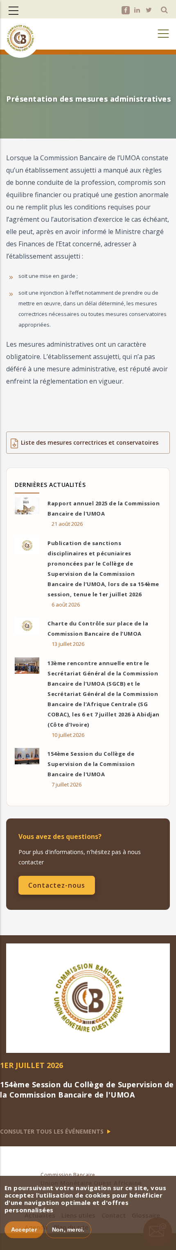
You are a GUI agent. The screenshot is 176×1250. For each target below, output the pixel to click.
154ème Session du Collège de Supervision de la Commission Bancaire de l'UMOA (91, 764)
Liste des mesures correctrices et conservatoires (89, 442)
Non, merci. (68, 1229)
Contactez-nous (56, 885)
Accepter (24, 1229)
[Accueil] (20, 30)
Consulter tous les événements (52, 1131)
